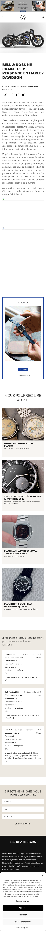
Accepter (23, 908)
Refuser (23, 915)
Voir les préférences (23, 922)
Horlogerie (7, 89)
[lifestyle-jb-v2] (23, 6)
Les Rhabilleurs (31, 86)
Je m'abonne (23, 823)
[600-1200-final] (23, 378)
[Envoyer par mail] (23, 95)
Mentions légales (21, 927)
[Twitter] (5, 95)
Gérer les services (22, 901)
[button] (42, 875)
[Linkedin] (17, 95)
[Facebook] (11, 95)
